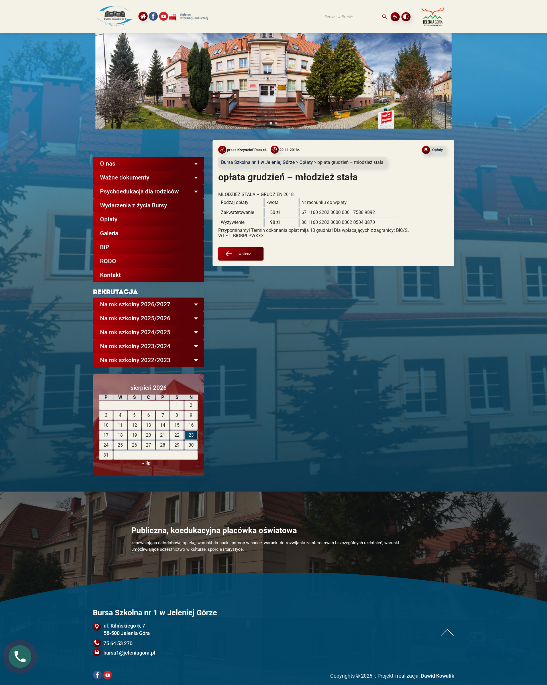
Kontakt (110, 275)
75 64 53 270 (117, 643)
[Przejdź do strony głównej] (114, 28)
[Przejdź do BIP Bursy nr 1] (191, 19)
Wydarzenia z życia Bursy (133, 205)
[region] (273, 72)
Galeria (109, 233)
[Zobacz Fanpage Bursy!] (153, 16)
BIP (104, 247)
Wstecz (244, 253)
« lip (146, 463)
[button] (104, 71)
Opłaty (108, 219)
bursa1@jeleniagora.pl (129, 653)
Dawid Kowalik (437, 676)
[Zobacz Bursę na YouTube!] (163, 16)
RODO (108, 261)
